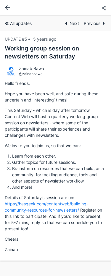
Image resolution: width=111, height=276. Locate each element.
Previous (92, 23)
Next (74, 23)
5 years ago (44, 39)
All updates (21, 23)
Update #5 (16, 39)
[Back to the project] (6, 7)
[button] (104, 8)
